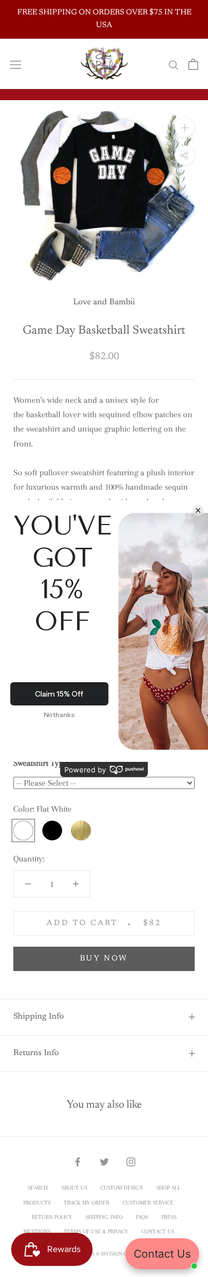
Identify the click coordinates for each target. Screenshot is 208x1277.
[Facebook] (77, 1161)
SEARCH (38, 1187)
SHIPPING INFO (104, 1217)
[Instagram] (130, 1161)
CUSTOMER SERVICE (148, 1202)
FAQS (142, 1217)
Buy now (104, 959)
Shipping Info (38, 1017)
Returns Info (36, 1053)
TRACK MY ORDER (86, 1202)
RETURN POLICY (52, 1217)
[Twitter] (104, 1161)
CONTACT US (157, 1231)
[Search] (174, 64)
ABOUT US (74, 1187)
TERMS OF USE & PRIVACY (96, 1231)
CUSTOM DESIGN (121, 1187)
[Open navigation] (15, 64)
